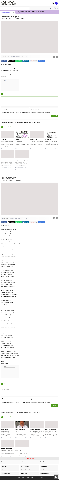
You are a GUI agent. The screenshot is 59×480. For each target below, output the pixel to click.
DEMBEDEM (4, 140)
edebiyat (7, 379)
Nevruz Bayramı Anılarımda (19, 449)
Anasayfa (5, 18)
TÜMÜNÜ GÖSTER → (53, 12)
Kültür (10, 379)
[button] (56, 477)
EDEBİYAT (10, 18)
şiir (15, 379)
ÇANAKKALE (33, 140)
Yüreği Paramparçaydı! (51, 429)
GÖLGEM (3, 159)
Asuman (17, 159)
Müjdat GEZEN (4, 429)
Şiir (13, 18)
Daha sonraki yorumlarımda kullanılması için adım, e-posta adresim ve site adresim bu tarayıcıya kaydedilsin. (26, 112)
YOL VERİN (48, 140)
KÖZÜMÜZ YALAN (35, 429)
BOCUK (17, 140)
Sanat (13, 379)
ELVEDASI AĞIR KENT (6, 449)
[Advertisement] (29, 470)
